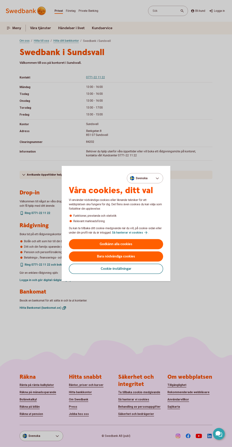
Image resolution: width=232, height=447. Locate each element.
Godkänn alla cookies (116, 244)
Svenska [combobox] (142, 178)
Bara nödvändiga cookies (116, 256)
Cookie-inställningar (116, 269)
